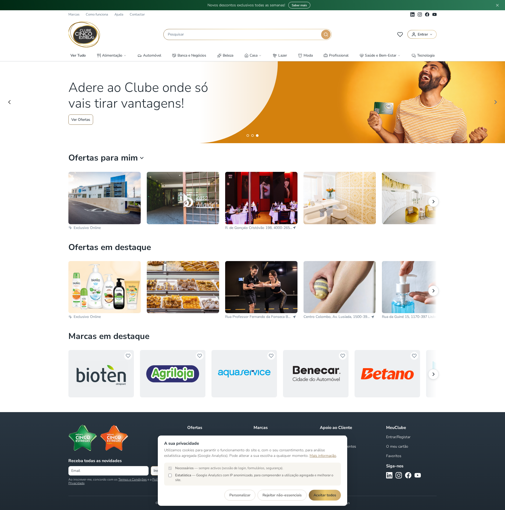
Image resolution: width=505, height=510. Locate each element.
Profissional (339, 55)
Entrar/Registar (398, 436)
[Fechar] (497, 5)
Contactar (137, 14)
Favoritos (393, 455)
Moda (308, 55)
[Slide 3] (257, 135)
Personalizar (239, 495)
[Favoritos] (400, 34)
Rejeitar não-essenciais (282, 495)
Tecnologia (426, 55)
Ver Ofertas (80, 119)
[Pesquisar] (326, 34)
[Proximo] (433, 374)
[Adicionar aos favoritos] (128, 356)
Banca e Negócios (192, 55)
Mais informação (323, 455)
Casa (253, 55)
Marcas (73, 14)
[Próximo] (495, 102)
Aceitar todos (325, 495)
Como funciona (97, 14)
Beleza (228, 55)
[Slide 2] (252, 135)
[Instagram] (420, 14)
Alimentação (112, 55)
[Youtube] (434, 14)
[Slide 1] (247, 135)
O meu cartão (397, 446)
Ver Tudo (78, 55)
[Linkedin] (412, 14)
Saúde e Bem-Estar (380, 55)
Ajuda (118, 14)
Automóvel (152, 55)
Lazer (282, 55)
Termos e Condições (132, 479)
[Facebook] (427, 14)
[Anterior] (9, 102)
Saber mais (299, 5)
